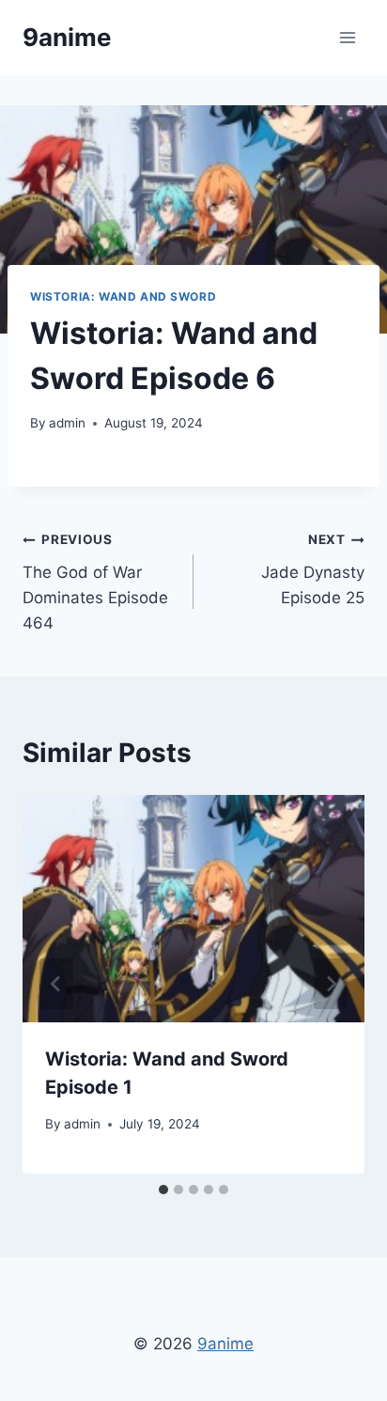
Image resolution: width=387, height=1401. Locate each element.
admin (67, 422)
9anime (225, 1343)
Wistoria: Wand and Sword (123, 296)
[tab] (163, 1189)
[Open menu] (347, 37)
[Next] (331, 983)
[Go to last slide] (56, 983)
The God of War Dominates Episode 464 (95, 582)
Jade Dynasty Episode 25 (312, 569)
